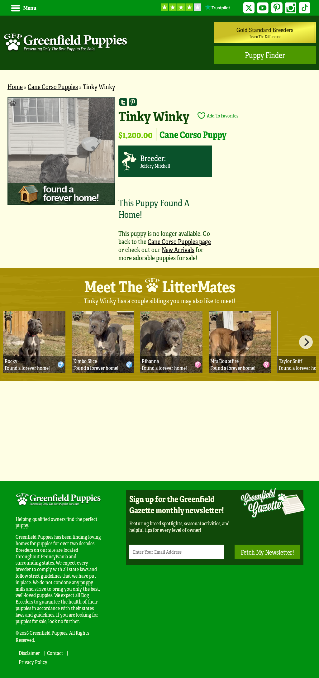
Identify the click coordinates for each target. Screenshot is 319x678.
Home (15, 86)
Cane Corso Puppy (193, 134)
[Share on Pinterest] (133, 102)
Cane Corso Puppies (53, 86)
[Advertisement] (159, 431)
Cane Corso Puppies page (179, 241)
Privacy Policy (33, 662)
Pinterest (277, 8)
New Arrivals (178, 249)
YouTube (263, 8)
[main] (159, 182)
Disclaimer (29, 653)
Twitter (249, 8)
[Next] (306, 342)
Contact (55, 653)
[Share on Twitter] (123, 102)
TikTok (304, 8)
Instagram (291, 8)
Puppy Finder (265, 55)
